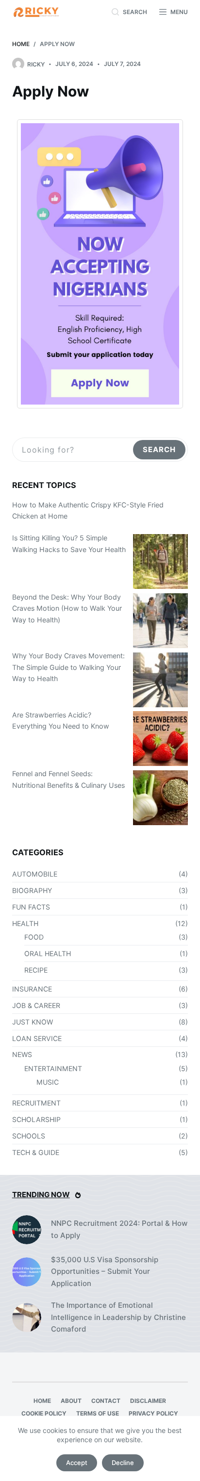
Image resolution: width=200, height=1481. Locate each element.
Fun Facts (31, 907)
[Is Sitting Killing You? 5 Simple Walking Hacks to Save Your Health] (160, 561)
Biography (32, 890)
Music (47, 1082)
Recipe (36, 970)
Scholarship (36, 1119)
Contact (105, 1400)
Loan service (37, 1038)
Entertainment (53, 1068)
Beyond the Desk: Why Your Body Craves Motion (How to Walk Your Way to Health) (67, 608)
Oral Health (47, 953)
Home (42, 1400)
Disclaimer (148, 1400)
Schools (28, 1136)
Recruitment (36, 1103)
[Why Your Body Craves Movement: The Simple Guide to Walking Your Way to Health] (160, 679)
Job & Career (36, 1005)
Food (34, 937)
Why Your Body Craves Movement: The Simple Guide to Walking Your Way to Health (68, 667)
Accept (76, 1462)
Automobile (34, 874)
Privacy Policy (153, 1413)
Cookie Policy (44, 1413)
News (22, 1054)
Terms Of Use (97, 1413)
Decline (123, 1462)
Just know (32, 1022)
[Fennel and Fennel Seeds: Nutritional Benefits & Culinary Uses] (160, 797)
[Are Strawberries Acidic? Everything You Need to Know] (160, 738)
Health (25, 923)
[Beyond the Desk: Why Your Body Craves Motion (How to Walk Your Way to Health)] (160, 620)
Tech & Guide (35, 1152)
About (71, 1400)
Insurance (32, 989)
